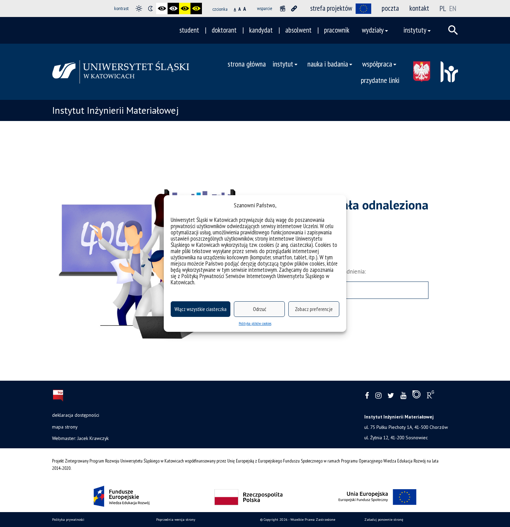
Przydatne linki (380, 80)
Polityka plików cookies (255, 323)
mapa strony (64, 427)
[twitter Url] (391, 395)
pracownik (336, 30)
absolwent (298, 30)
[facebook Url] (367, 395)
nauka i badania (327, 64)
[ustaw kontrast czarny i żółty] (184, 8)
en (452, 8)
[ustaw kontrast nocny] (150, 8)
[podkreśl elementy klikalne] (294, 8)
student (189, 30)
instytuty (414, 30)
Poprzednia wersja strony (175, 519)
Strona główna (247, 64)
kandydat (261, 30)
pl (444, 8)
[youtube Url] (403, 395)
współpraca (377, 64)
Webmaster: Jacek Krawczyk (80, 438)
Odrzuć (259, 309)
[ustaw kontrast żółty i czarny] (196, 8)
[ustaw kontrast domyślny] (139, 8)
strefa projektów (331, 8)
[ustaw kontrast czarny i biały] (162, 8)
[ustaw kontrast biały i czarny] (173, 8)
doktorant (224, 30)
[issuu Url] (416, 395)
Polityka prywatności (68, 519)
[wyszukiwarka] (453, 30)
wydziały (373, 30)
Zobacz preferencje (314, 309)
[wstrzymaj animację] (282, 8)
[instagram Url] (378, 395)
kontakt (419, 8)
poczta (390, 8)
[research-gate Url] (430, 395)
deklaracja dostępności (75, 415)
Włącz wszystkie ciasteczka (201, 309)
